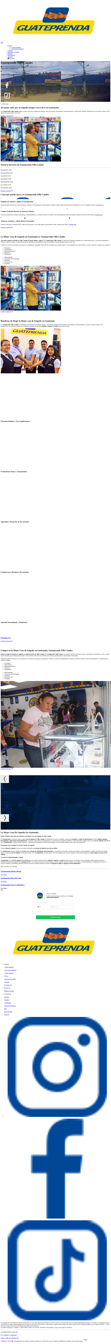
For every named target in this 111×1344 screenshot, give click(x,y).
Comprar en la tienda (10, 979)
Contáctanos (7, 1003)
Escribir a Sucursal (6, 116)
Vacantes (10, 57)
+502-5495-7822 (5, 80)
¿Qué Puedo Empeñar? (17, 49)
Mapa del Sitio (8, 1011)
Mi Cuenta (12, 58)
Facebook (3, 90)
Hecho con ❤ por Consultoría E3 (10, 1338)
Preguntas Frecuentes (10, 1006)
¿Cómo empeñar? (9, 967)
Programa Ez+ (12, 55)
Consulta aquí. (100, 205)
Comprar (10, 50)
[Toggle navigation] (2, 43)
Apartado (6, 982)
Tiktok (2, 101)
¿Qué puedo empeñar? (10, 970)
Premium (10, 53)
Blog (5, 1009)
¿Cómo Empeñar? (16, 47)
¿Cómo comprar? (9, 973)
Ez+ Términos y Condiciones (9, 1335)
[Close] (2, 890)
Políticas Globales (9, 991)
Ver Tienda (4, 874)
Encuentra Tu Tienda (13, 52)
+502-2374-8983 (5, 74)
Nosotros (6, 997)
